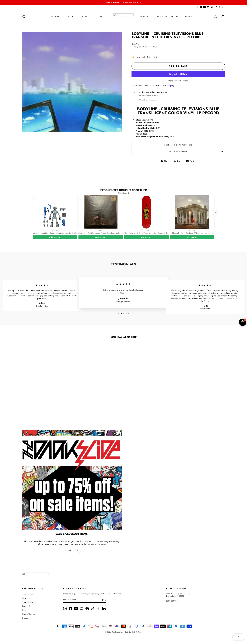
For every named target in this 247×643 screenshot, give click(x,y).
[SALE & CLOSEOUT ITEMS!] (72, 480)
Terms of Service (28, 614)
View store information (147, 100)
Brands (55, 16)
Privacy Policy (27, 602)
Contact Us (26, 606)
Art (173, 16)
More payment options (178, 80)
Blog (24, 610)
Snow (84, 16)
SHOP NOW (72, 550)
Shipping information (178, 145)
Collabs (100, 16)
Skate (70, 16)
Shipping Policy (28, 594)
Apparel (145, 16)
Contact (187, 16)
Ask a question (178, 151)
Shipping (135, 47)
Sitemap (25, 618)
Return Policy (27, 598)
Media (160, 16)
